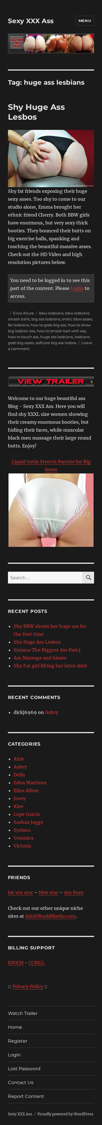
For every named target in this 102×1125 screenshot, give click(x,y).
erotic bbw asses (77, 319)
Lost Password (24, 1068)
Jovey (20, 798)
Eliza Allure (23, 313)
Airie (19, 759)
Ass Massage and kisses (40, 658)
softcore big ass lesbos (56, 342)
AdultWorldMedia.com (50, 916)
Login (77, 288)
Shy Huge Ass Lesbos (36, 112)
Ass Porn (74, 892)
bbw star (48, 892)
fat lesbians (18, 325)
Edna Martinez (30, 782)
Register (17, 1041)
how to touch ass (23, 337)
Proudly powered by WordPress (65, 1114)
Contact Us (20, 1082)
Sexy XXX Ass (31, 21)
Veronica (23, 838)
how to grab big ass (48, 325)
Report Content (26, 1096)
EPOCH (16, 962)
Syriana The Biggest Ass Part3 (47, 650)
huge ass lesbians (56, 337)
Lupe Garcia (27, 814)
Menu (84, 20)
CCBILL (37, 962)
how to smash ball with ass (61, 331)
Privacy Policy (27, 986)
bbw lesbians (51, 313)
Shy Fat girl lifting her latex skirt (50, 666)
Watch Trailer (22, 1013)
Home (15, 1027)
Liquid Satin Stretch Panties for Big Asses (51, 465)
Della (19, 774)
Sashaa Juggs (28, 822)
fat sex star (20, 892)
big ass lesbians (45, 319)
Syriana (22, 830)
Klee (19, 806)
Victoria (22, 846)
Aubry (51, 712)
